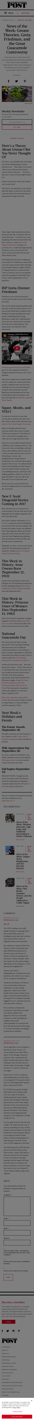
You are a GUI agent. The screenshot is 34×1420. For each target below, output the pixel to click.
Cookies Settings (17, 1411)
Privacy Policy (16, 1407)
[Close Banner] (31, 1400)
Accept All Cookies (17, 1416)
